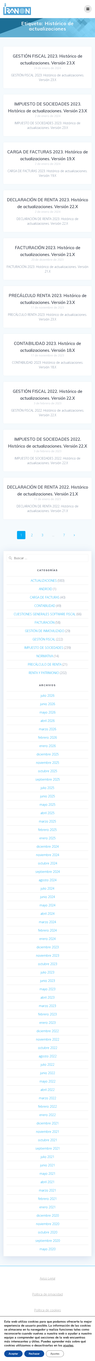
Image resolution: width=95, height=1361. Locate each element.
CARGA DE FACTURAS (44, 597)
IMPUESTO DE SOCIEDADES (43, 648)
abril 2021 (47, 1182)
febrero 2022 (47, 1106)
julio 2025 (47, 788)
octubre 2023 (47, 964)
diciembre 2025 (47, 754)
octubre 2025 (47, 771)
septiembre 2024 (47, 872)
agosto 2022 (48, 1056)
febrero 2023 (47, 1014)
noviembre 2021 (47, 1131)
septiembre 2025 (47, 779)
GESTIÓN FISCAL (43, 639)
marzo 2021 (47, 1190)
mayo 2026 (47, 712)
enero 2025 (47, 838)
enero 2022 (47, 1115)
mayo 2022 (47, 1081)
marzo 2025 (47, 821)
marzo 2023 (47, 1006)
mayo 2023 (47, 989)
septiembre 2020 (47, 1241)
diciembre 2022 (47, 1031)
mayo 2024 (47, 905)
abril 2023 (47, 997)
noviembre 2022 (47, 1039)
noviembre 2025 (47, 763)
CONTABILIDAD (44, 606)
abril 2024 (47, 913)
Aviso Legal (47, 1278)
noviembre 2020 (47, 1224)
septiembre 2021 (47, 1148)
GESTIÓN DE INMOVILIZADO (44, 631)
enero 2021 (47, 1207)
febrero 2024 (47, 930)
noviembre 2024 (47, 855)
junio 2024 (47, 897)
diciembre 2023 (47, 947)
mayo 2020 (47, 1249)
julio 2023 (47, 972)
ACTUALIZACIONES (44, 580)
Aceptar (13, 1353)
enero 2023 (47, 1022)
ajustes (68, 1346)
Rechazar (34, 1353)
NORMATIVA (44, 656)
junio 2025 (47, 796)
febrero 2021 (47, 1199)
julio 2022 (47, 1064)
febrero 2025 (47, 830)
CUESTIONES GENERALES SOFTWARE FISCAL (45, 614)
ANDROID (45, 589)
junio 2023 (47, 981)
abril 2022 (47, 1090)
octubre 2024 (47, 863)
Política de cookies (47, 1310)
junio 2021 (47, 1165)
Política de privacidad (47, 1294)
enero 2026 (47, 746)
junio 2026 (47, 704)
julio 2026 (47, 695)
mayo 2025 (47, 804)
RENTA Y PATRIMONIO (44, 673)
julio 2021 (47, 1157)
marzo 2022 (47, 1098)
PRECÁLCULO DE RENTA (44, 664)
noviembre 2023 (47, 955)
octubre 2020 (47, 1232)
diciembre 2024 (47, 846)
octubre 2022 (47, 1048)
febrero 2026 (47, 737)
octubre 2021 (47, 1140)
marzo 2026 (47, 729)
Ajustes (54, 1353)
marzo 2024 (47, 922)
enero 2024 (47, 939)
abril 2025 (47, 813)
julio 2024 (47, 888)
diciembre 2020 (47, 1215)
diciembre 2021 (47, 1123)
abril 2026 (47, 721)
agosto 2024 (48, 880)
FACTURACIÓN (45, 622)
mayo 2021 (47, 1173)
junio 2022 (47, 1073)
